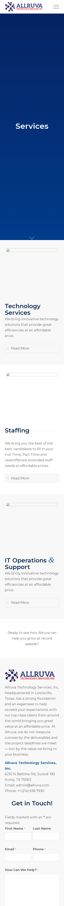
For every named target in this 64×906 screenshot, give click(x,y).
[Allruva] (26, 7)
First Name (15, 828)
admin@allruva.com (32, 785)
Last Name (42, 828)
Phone (39, 849)
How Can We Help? (21, 870)
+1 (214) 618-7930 (30, 791)
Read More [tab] (20, 348)
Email (10, 849)
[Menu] (54, 7)
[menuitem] (54, 7)
